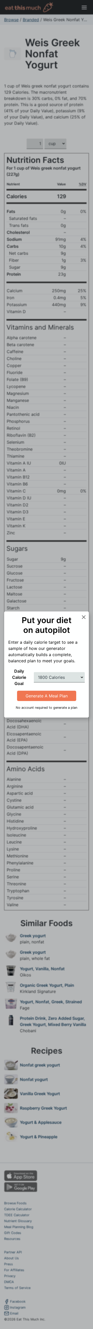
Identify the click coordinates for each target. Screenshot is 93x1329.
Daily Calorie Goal (19, 677)
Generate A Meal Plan (47, 695)
